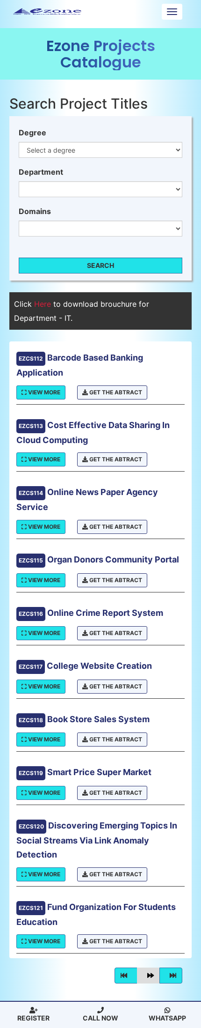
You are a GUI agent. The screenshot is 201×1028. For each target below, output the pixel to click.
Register (33, 1018)
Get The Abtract (115, 392)
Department (41, 172)
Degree (32, 132)
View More (43, 392)
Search (100, 265)
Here (43, 304)
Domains (35, 211)
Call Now (100, 1018)
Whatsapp (167, 1018)
